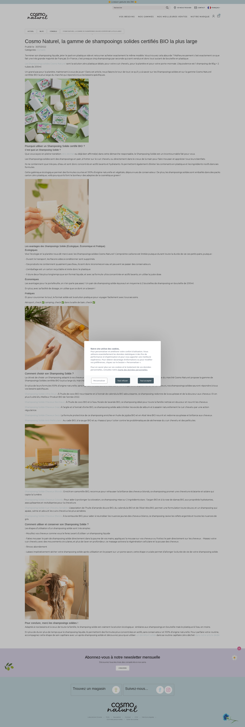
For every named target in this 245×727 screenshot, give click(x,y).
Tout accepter (146, 380)
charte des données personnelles (132, 369)
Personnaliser (99, 380)
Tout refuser (122, 380)
